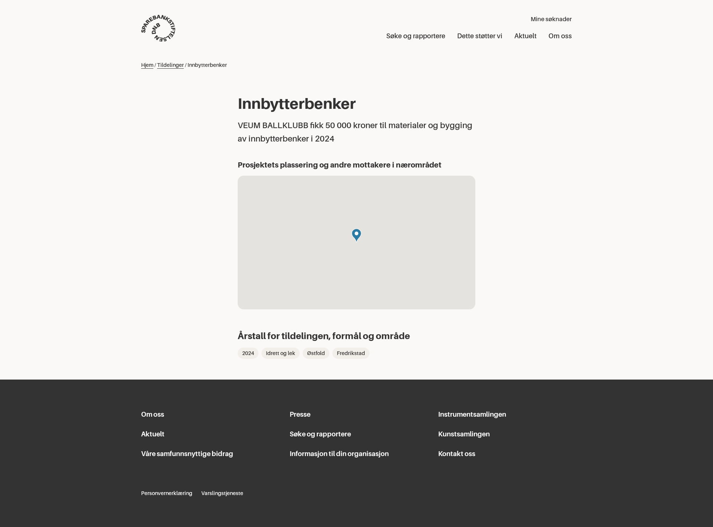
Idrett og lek (280, 353)
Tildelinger (170, 65)
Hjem (147, 65)
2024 (248, 353)
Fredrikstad (351, 353)
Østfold (316, 353)
